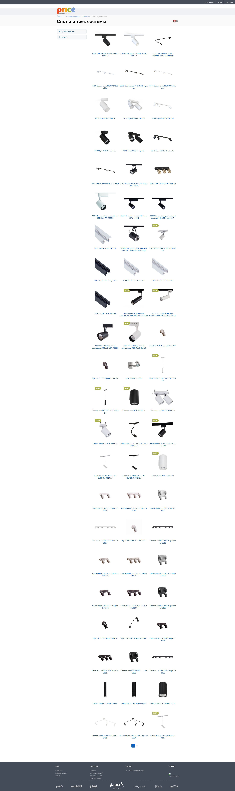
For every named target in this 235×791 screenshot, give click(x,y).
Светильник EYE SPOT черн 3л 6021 (105, 672)
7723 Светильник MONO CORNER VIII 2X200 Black (163, 54)
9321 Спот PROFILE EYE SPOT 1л (163, 249)
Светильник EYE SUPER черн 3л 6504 (134, 737)
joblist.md (93, 786)
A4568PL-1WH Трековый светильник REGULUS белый (134, 347)
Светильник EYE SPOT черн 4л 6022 (134, 672)
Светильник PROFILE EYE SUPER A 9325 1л (134, 477)
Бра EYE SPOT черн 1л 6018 (105, 638)
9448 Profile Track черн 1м (105, 281)
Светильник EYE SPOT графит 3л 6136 (134, 607)
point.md (59, 786)
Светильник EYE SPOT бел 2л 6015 (105, 509)
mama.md (139, 786)
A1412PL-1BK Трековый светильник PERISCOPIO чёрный (134, 314)
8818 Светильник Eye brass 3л (163, 183)
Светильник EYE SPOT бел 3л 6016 (134, 509)
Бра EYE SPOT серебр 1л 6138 (163, 346)
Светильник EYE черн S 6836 (162, 703)
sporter (173, 785)
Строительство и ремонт (72, 16)
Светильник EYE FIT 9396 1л (105, 443)
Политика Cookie (95, 778)
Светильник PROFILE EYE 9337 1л (162, 379)
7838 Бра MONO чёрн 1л (105, 151)
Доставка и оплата (96, 776)
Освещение (86, 16)
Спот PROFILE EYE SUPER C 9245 (162, 737)
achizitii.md (76, 786)
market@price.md (138, 770)
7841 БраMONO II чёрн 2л (134, 151)
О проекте (58, 770)
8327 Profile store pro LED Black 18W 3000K (134, 184)
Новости (58, 776)
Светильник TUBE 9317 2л (163, 476)
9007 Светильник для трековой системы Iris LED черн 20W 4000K (163, 217)
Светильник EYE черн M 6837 (133, 703)
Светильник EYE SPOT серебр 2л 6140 (105, 574)
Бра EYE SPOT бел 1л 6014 (134, 541)
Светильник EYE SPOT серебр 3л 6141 (134, 574)
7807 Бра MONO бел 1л (105, 118)
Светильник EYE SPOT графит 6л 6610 (163, 542)
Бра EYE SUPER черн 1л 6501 (134, 638)
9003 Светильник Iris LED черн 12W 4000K (134, 217)
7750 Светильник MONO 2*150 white (105, 87)
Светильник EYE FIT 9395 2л (163, 411)
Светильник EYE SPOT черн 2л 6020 (163, 639)
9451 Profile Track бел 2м (162, 281)
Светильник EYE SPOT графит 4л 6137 (163, 607)
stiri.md (158, 786)
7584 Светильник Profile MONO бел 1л (134, 54)
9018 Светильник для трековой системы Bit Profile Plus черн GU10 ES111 (134, 249)
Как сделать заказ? (96, 773)
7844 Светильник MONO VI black (105, 183)
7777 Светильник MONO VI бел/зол (162, 87)
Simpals (117, 785)
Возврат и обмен (61, 773)
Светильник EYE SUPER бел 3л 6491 (105, 737)
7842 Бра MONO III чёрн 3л (162, 151)
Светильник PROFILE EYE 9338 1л (105, 412)
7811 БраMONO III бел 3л (163, 118)
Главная (59, 16)
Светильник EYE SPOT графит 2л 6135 (105, 607)
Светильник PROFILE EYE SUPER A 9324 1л (105, 477)
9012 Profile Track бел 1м (105, 248)
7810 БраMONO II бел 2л (134, 118)
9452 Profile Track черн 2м (105, 313)
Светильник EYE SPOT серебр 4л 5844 (163, 574)
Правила (93, 770)
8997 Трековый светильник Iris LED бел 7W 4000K (105, 217)
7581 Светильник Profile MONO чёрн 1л (105, 54)
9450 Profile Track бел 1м (134, 281)
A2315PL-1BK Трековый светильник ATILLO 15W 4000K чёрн (105, 347)
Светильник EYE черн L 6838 (105, 703)
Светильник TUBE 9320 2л (134, 411)
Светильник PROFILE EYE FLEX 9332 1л (133, 444)
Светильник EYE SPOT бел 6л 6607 (105, 542)
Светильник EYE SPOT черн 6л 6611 (163, 672)
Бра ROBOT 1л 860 (134, 378)
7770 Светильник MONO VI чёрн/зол (134, 87)
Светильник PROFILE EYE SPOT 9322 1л (162, 444)
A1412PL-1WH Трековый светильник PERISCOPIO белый (162, 314)
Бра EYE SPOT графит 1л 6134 (105, 378)
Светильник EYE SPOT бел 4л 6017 (162, 509)
